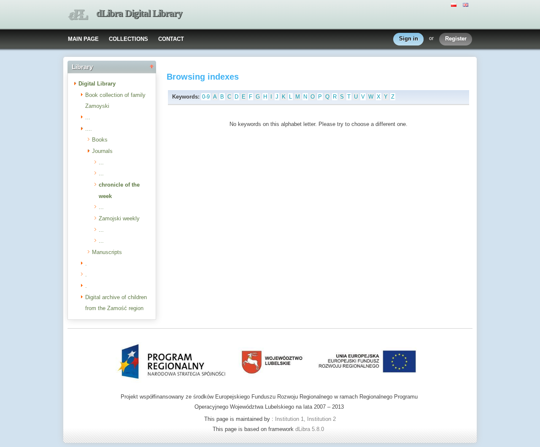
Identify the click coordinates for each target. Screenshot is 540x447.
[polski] (455, 4)
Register (456, 38)
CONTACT (171, 39)
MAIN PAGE (83, 39)
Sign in (408, 38)
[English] (466, 4)
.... (88, 129)
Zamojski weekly (119, 218)
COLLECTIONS (128, 39)
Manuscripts (107, 252)
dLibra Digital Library (139, 13)
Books (100, 140)
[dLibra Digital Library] (78, 15)
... (87, 117)
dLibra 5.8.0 (310, 429)
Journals (102, 151)
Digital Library (97, 83)
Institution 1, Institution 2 (305, 419)
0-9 (206, 97)
